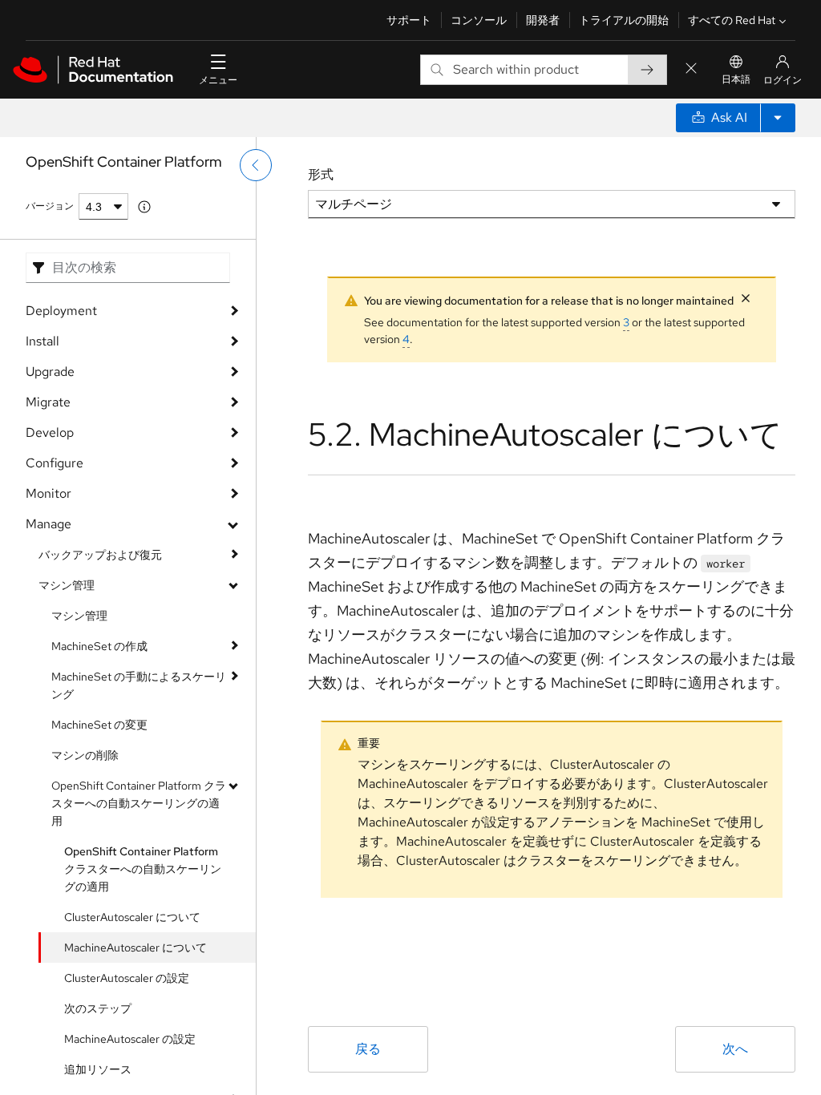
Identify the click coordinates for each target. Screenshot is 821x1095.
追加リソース (97, 1069)
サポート (408, 20)
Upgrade (50, 371)
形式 (321, 174)
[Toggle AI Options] (777, 117)
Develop (50, 432)
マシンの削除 (85, 755)
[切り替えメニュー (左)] (256, 165)
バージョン (50, 206)
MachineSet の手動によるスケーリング (138, 685)
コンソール (479, 20)
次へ (735, 1048)
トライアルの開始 (624, 20)
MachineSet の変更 (99, 724)
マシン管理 (66, 585)
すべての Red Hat (731, 20)
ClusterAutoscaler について (132, 917)
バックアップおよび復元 (100, 555)
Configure (54, 463)
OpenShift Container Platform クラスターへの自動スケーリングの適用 (138, 803)
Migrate (48, 402)
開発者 (543, 20)
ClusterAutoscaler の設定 (126, 978)
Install (42, 341)
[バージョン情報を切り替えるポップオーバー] (144, 207)
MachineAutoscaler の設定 (130, 1039)
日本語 (736, 79)
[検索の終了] (691, 69)
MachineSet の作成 (99, 646)
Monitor (48, 493)
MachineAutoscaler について (135, 947)
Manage (48, 523)
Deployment (61, 310)
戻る (368, 1048)
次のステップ (97, 1008)
